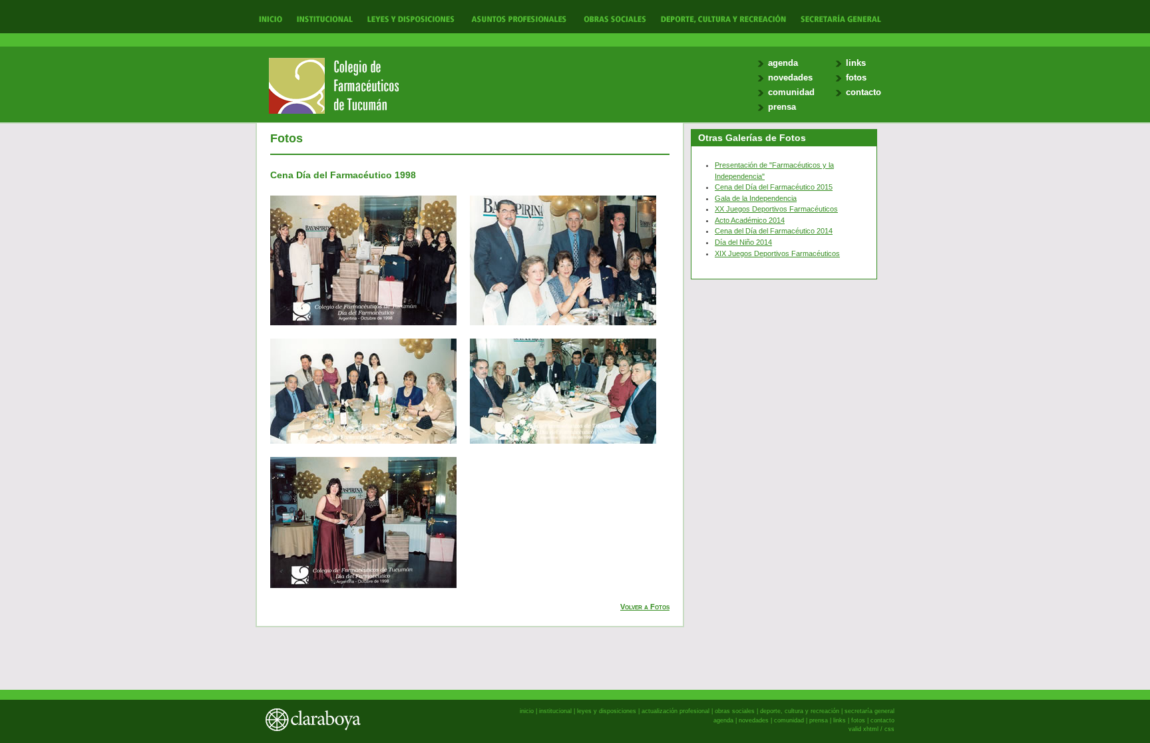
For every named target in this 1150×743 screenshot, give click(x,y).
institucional (555, 711)
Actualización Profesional (518, 18)
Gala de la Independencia (756, 198)
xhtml (870, 729)
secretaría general (869, 711)
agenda (783, 63)
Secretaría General (837, 18)
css (889, 729)
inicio (527, 711)
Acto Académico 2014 (750, 220)
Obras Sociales (614, 18)
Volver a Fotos (645, 607)
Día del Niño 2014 (743, 242)
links (856, 63)
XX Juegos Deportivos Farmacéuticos (776, 209)
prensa (782, 107)
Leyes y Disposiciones (410, 18)
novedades (790, 77)
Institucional (323, 18)
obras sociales (735, 711)
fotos (856, 77)
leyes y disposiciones (606, 711)
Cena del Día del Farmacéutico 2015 (774, 187)
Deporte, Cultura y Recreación (723, 18)
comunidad (791, 92)
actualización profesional (675, 711)
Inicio (271, 18)
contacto (863, 92)
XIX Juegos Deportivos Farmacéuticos (777, 253)
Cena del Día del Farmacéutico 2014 (774, 231)
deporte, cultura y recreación (799, 711)
